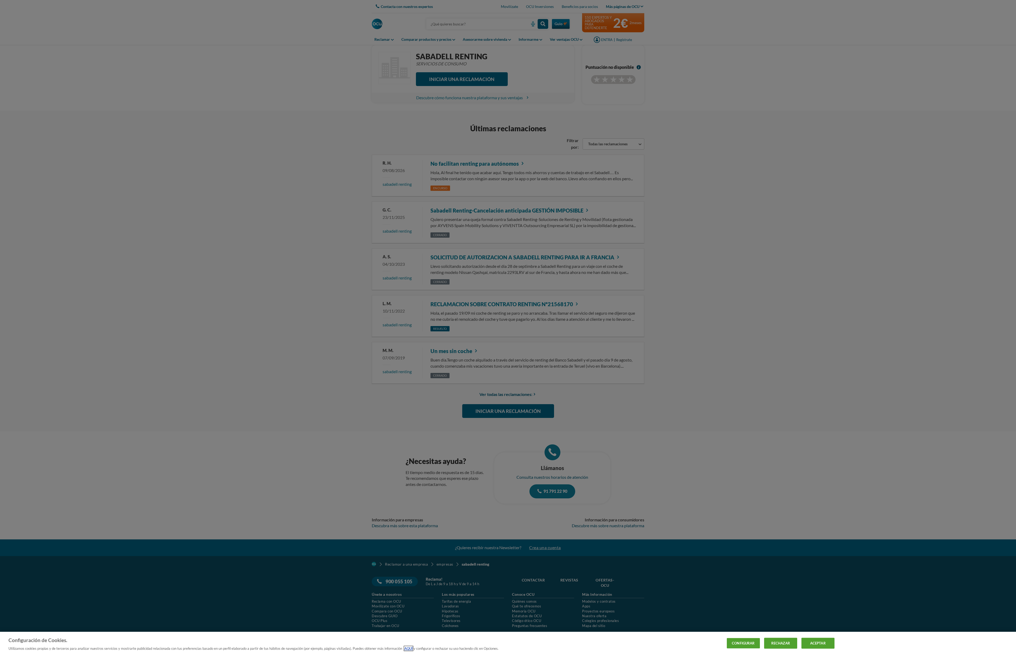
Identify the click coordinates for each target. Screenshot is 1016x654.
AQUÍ (408, 648)
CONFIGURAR (743, 643)
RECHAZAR (780, 643)
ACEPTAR (818, 643)
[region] (508, 643)
